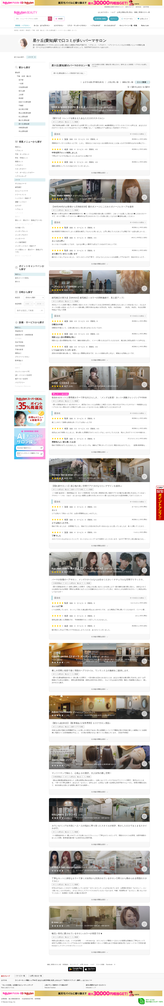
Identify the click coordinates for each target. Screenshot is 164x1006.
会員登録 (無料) (100, 19)
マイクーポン (128, 19)
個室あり (18, 353)
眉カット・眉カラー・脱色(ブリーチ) (28, 220)
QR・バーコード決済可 (23, 375)
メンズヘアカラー (21, 235)
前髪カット (19, 161)
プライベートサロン (22, 357)
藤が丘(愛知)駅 (24, 120)
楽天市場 (146, 7)
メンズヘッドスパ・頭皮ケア (25, 246)
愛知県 (28, 30)
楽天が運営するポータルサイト (96, 985)
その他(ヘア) (19, 227)
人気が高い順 (113, 82)
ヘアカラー (19, 165)
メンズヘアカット (21, 231)
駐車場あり (19, 360)
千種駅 (21, 105)
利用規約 (65, 964)
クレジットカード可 (22, 371)
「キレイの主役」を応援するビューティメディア (17, 985)
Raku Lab (145, 25)
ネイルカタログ (109, 25)
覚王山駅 (22, 91)
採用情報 (37, 999)
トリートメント (20, 194)
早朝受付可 (19, 331)
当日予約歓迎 (20, 346)
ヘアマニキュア (20, 176)
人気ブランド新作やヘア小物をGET (56, 985)
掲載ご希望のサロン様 (142, 12)
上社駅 (21, 94)
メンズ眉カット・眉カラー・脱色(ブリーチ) (29, 251)
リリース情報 (100, 964)
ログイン (114, 19)
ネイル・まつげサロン (42, 25)
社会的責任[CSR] (27, 999)
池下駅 (21, 80)
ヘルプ (113, 12)
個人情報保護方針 (14, 999)
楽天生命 (138, 7)
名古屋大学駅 (23, 109)
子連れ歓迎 (19, 349)
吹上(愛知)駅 (23, 116)
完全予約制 (19, 342)
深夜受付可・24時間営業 (24, 335)
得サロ (17, 282)
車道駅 (21, 98)
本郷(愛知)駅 (23, 127)
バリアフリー (20, 382)
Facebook (109, 964)
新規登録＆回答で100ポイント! (114, 7)
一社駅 (21, 83)
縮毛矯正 (18, 187)
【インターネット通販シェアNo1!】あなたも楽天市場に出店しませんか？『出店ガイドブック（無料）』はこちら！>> (53, 980)
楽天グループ (130, 7)
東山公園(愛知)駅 (25, 113)
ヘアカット (19, 150)
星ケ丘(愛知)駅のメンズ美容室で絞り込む (69, 73)
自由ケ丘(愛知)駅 (25, 102)
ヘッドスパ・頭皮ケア (23, 198)
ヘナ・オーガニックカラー (24, 172)
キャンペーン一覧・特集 (128, 25)
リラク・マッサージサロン (77, 25)
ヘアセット (19, 209)
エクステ (18, 205)
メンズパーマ (20, 238)
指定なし (18, 147)
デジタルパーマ (20, 183)
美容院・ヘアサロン (22, 25)
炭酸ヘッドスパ (20, 202)
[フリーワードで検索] (50, 18)
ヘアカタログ (95, 25)
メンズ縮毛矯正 (20, 242)
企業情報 (4, 999)
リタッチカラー (20, 169)
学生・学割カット (21, 158)
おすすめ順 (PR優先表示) (93, 82)
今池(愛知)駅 (23, 87)
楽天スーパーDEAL (22, 278)
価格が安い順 (127, 82)
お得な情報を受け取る (125, 12)
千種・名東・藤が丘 (38, 30)
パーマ (60, 30)
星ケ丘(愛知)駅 (51, 30)
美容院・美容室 (19, 30)
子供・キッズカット (22, 154)
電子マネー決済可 (21, 379)
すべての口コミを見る (137, 134)
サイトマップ (74, 964)
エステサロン (58, 25)
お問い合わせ (84, 964)
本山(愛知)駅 (23, 131)
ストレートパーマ (21, 191)
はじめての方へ (103, 12)
